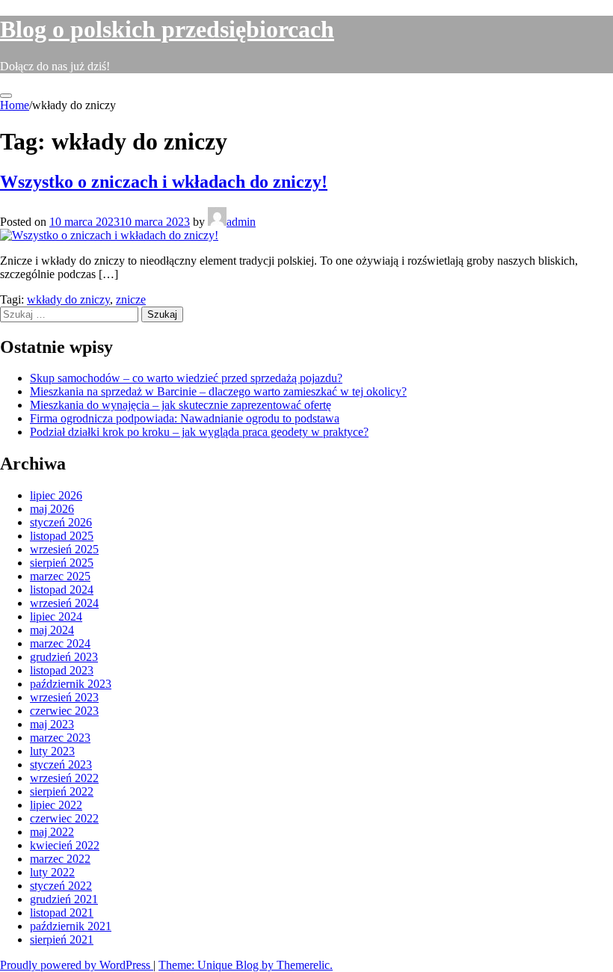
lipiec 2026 (56, 495)
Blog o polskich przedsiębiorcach (167, 29)
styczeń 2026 (61, 522)
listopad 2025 (61, 535)
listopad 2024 (61, 589)
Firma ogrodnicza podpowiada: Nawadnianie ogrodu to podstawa (184, 418)
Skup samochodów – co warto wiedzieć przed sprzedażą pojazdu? (186, 378)
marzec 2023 (60, 737)
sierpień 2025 (61, 562)
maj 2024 (52, 630)
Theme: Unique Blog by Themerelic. (245, 965)
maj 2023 (52, 724)
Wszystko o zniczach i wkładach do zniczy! (163, 181)
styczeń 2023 (61, 764)
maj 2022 (52, 831)
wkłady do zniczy (68, 299)
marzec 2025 (60, 576)
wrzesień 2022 (64, 778)
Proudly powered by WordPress (76, 965)
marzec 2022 (60, 858)
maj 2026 (52, 508)
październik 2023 (70, 683)
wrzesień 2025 (64, 549)
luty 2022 (52, 872)
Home (14, 105)
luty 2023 (52, 751)
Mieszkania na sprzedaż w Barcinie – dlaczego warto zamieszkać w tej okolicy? (218, 391)
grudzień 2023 (64, 656)
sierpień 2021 (61, 939)
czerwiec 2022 (64, 818)
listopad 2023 (61, 670)
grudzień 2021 (64, 899)
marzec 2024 (60, 643)
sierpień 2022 (61, 791)
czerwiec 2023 (64, 710)
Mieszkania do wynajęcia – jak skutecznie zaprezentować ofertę (180, 405)
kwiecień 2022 (64, 845)
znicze (131, 299)
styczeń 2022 (61, 885)
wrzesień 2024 (64, 603)
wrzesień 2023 (64, 697)
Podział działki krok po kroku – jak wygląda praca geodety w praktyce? (199, 431)
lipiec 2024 (56, 616)
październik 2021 (70, 926)
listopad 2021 (61, 912)
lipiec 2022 (56, 805)
